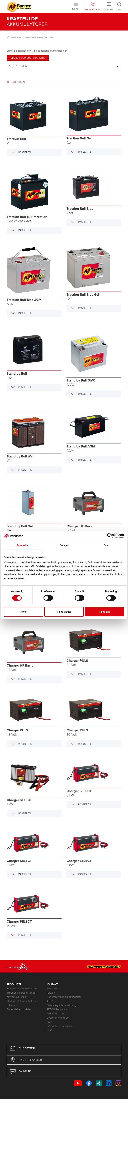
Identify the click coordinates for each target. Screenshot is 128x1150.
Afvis (23, 611)
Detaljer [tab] (64, 545)
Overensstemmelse (57, 1017)
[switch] (48, 598)
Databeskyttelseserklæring (61, 1005)
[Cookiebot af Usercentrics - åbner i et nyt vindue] (109, 535)
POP (49, 1022)
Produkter (16, 37)
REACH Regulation (57, 1009)
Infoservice (52, 988)
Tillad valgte (64, 611)
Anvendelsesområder (19, 1009)
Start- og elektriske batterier (39, 37)
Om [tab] (106, 545)
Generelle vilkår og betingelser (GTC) (63, 999)
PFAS (49, 1030)
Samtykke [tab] (22, 545)
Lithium (11, 1005)
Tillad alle (104, 611)
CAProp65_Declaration (59, 1026)
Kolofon (50, 992)
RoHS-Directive (55, 1013)
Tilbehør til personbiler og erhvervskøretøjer (21, 995)
